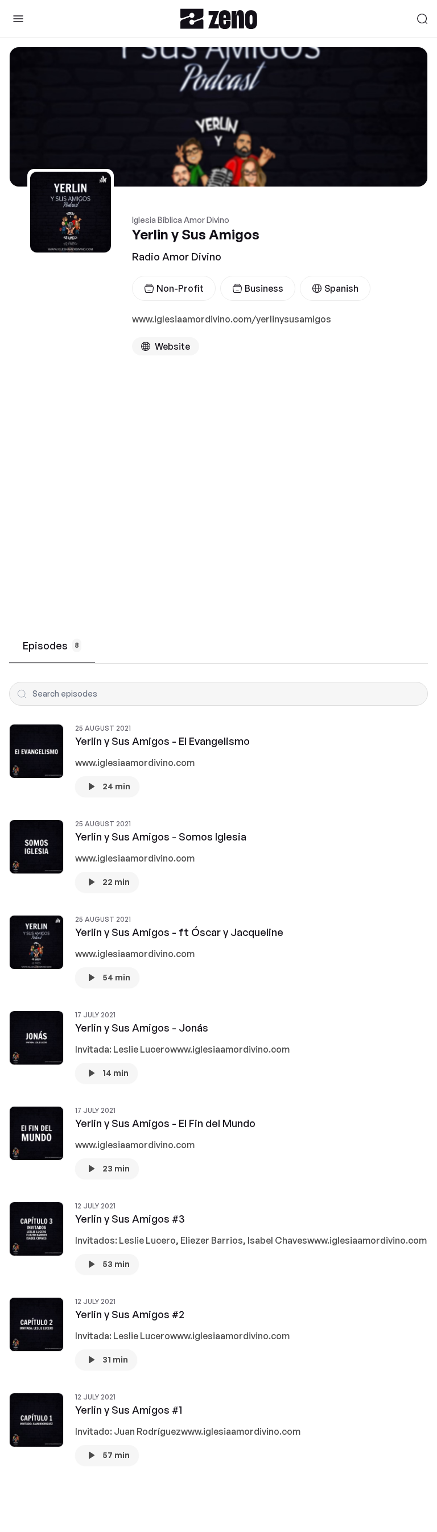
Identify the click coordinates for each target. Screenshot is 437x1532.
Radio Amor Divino (176, 256)
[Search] (422, 19)
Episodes (51, 645)
